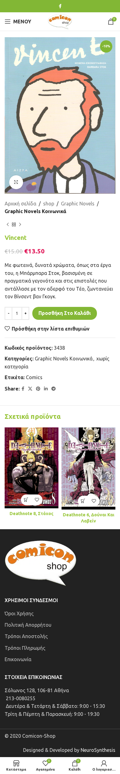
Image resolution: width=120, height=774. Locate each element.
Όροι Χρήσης (19, 613)
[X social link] (30, 389)
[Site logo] (60, 21)
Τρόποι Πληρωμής (25, 648)
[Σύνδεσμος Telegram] (54, 389)
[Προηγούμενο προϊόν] (8, 225)
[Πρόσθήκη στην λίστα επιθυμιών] (37, 499)
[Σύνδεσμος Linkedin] (46, 389)
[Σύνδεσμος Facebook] (60, 6)
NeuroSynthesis (98, 750)
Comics (34, 377)
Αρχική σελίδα (20, 203)
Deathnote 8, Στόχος (32, 513)
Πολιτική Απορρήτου (28, 625)
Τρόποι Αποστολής (26, 636)
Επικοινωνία (18, 659)
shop (48, 203)
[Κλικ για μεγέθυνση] (16, 182)
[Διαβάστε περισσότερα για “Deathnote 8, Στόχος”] (26, 499)
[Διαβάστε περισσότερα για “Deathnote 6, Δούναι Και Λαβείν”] (83, 501)
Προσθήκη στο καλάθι (64, 313)
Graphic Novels (77, 203)
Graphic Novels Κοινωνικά (35, 211)
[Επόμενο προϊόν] (20, 225)
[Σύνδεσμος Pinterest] (38, 389)
